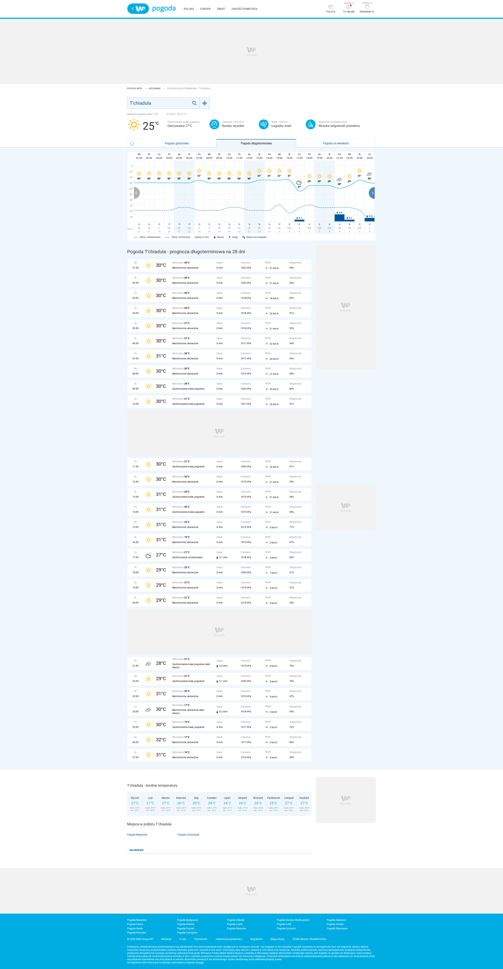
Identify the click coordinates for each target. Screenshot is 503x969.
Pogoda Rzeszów (236, 928)
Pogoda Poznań (185, 928)
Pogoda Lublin (235, 924)
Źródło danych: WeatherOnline (309, 939)
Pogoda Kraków (186, 924)
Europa (205, 8)
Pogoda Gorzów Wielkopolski (293, 920)
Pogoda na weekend (336, 143)
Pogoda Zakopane (187, 932)
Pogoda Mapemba (137, 834)
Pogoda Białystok (137, 920)
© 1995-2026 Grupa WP (140, 939)
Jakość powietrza (244, 8)
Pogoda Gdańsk (236, 920)
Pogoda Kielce (135, 924)
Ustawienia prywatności (229, 939)
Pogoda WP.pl (135, 88)
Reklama (166, 939)
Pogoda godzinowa (177, 143)
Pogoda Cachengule (188, 834)
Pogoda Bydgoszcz (187, 920)
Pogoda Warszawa (337, 928)
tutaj (201, 962)
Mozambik (155, 88)
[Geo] (205, 103)
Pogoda (163, 8)
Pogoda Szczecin (286, 928)
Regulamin (256, 939)
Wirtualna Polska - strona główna (138, 8)
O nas (183, 939)
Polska (189, 8)
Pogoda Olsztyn (335, 924)
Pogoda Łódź (284, 924)
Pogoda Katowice (336, 920)
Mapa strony (277, 939)
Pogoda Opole (135, 928)
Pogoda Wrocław (136, 932)
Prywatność (200, 939)
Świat (221, 8)
